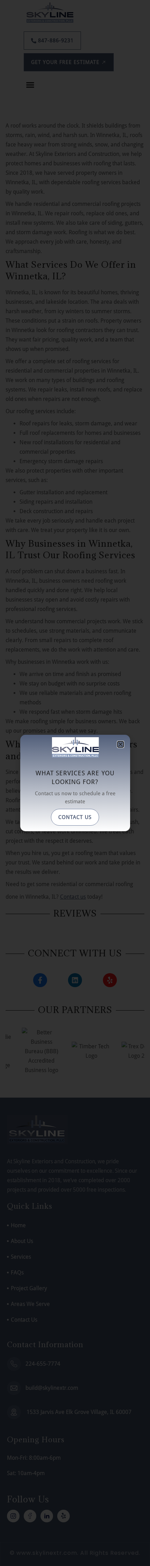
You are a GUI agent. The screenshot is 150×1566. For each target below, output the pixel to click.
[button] (120, 744)
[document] (75, 783)
